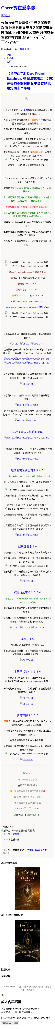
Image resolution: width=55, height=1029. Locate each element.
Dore (21, 110)
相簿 (9, 55)
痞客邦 (30, 850)
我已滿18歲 (7, 1023)
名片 (9, 61)
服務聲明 (30, 990)
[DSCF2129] (27, 384)
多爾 (26, 110)
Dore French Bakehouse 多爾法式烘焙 (34, 307)
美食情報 (24, 49)
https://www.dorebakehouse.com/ (30, 301)
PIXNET (13, 987)
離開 (16, 1023)
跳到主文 (5, 15)
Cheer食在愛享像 (18, 7)
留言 (37, 850)
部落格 (10, 58)
